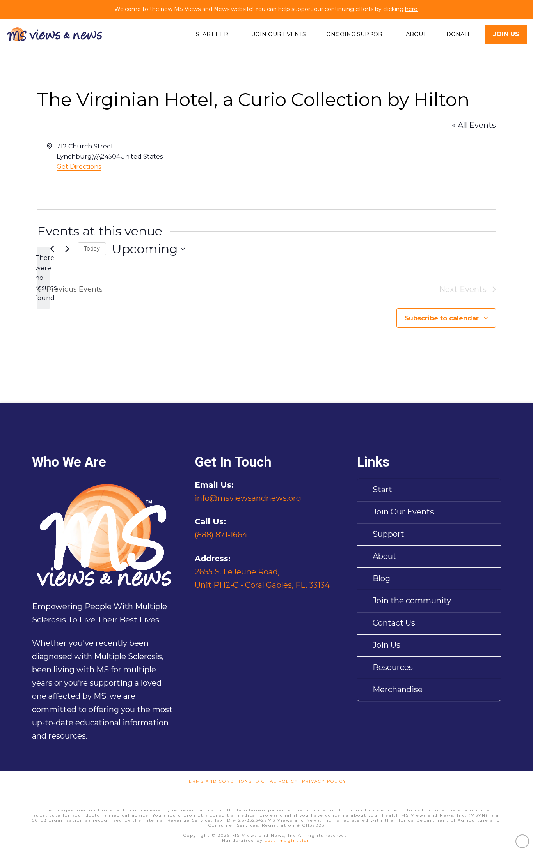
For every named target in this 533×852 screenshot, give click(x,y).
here (411, 8)
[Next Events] (67, 249)
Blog (381, 578)
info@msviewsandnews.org (248, 498)
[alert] (43, 278)
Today (92, 248)
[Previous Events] (52, 249)
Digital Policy (277, 781)
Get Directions (79, 166)
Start (382, 489)
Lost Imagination (288, 840)
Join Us (386, 645)
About (384, 556)
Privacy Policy (324, 781)
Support (388, 534)
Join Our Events (403, 511)
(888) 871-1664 (221, 534)
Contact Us (394, 623)
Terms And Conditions (219, 781)
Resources (393, 667)
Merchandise (398, 689)
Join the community (412, 600)
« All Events (474, 125)
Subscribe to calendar (442, 318)
